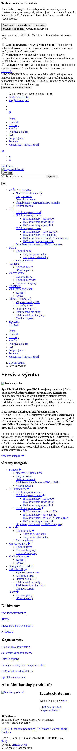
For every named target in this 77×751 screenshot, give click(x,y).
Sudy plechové (24, 260)
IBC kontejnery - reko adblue (39, 234)
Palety (12, 591)
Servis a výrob (9, 658)
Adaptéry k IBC (25, 305)
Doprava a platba (18, 131)
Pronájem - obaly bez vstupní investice (23, 665)
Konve (19, 295)
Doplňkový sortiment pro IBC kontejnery (39, 244)
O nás (12, 118)
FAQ (11, 134)
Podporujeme (16, 138)
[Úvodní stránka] (12, 169)
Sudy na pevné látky (34, 254)
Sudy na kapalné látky (35, 257)
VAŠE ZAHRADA (20, 189)
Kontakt (13, 122)
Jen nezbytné (24, 25)
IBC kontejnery (18, 488)
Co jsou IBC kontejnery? (15, 646)
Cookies (6, 732)
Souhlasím (40, 25)
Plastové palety (24, 266)
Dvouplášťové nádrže (21, 566)
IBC (11, 209)
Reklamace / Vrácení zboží (24, 144)
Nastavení (8, 25)
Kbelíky (20, 292)
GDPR (5, 728)
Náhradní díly (17, 569)
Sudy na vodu (24, 196)
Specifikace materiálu (13, 677)
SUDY (13, 247)
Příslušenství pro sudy (28, 311)
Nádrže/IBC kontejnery (29, 192)
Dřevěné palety (24, 270)
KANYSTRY (17, 273)
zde (64, 700)
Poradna (13, 141)
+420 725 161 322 (50, 706)
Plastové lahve (24, 276)
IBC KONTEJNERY (13, 613)
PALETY (14, 263)
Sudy (12, 527)
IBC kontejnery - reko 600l (38, 241)
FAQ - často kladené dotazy (17, 671)
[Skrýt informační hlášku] (37, 85)
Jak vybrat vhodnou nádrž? (16, 652)
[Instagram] (10, 112)
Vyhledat (6, 176)
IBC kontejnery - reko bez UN (40, 231)
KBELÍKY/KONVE (21, 289)
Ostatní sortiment (25, 199)
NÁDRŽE (15, 286)
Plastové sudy (23, 250)
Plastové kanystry (26, 279)
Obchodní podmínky (23, 728)
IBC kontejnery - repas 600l (38, 218)
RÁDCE (14, 324)
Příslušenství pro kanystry (30, 315)
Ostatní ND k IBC (26, 308)
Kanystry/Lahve (18, 543)
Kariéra (13, 128)
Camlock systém (25, 318)
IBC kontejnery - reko (28, 228)
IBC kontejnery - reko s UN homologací (46, 237)
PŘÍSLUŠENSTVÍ (20, 299)
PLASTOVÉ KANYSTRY (17, 625)
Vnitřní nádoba (24, 205)
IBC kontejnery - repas (29, 215)
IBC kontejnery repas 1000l (38, 221)
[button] (2, 150)
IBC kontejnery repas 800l (38, 225)
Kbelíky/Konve (18, 556)
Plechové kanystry (26, 283)
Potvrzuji (6, 71)
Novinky (14, 125)
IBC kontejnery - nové (28, 212)
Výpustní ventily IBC (28, 302)
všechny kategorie (11, 455)
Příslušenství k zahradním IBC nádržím (38, 202)
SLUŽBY (14, 321)
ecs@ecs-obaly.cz (50, 710)
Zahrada (14, 469)
